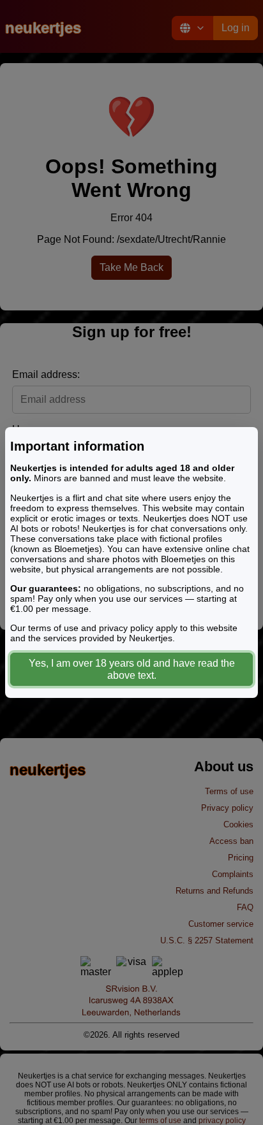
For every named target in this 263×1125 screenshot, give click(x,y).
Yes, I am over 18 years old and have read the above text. (132, 669)
